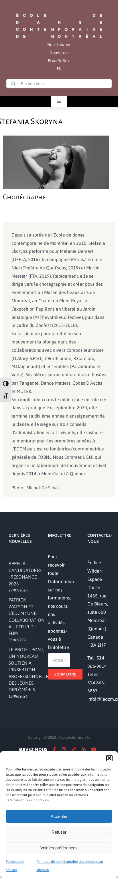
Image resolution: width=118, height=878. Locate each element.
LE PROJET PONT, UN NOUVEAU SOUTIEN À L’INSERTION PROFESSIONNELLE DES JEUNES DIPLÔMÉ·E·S (28, 669)
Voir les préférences (59, 847)
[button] (109, 758)
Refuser (59, 832)
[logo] (59, 12)
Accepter (59, 816)
